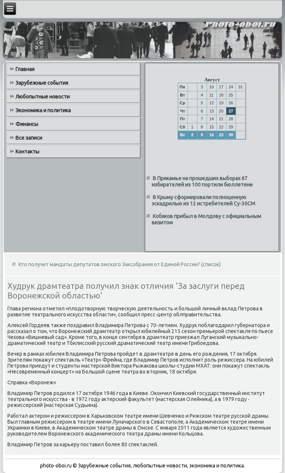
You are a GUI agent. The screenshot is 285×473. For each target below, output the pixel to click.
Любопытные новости (43, 97)
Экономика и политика (43, 110)
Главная (25, 69)
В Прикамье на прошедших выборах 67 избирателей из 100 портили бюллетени (202, 181)
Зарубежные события (42, 83)
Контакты (27, 151)
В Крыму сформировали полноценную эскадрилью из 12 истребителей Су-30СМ (203, 200)
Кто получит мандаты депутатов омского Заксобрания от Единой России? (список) (120, 264)
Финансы (27, 124)
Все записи (29, 138)
